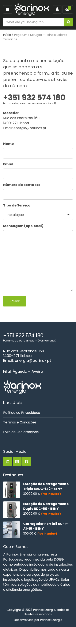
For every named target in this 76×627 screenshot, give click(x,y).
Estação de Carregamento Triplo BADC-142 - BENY (46, 486)
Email (8, 164)
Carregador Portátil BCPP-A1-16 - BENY (46, 526)
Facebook (26, 461)
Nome (8, 143)
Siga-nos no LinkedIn (7, 461)
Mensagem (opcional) (23, 225)
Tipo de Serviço (16, 205)
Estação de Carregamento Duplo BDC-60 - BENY (46, 506)
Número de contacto (22, 184)
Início (7, 35)
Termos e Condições (20, 422)
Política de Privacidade (21, 412)
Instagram (17, 461)
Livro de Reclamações (21, 432)
